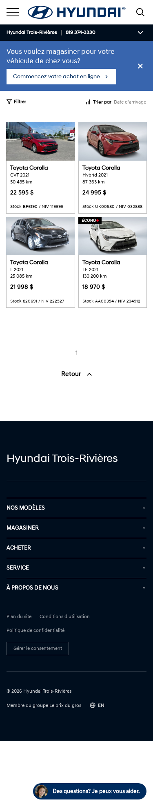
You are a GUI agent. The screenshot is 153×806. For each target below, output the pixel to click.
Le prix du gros (65, 705)
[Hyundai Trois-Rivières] (77, 12)
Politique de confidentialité (35, 631)
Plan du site (19, 617)
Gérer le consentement (37, 648)
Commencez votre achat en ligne (56, 76)
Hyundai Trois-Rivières (32, 32)
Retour (72, 374)
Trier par (102, 102)
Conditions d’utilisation (65, 617)
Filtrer (20, 102)
